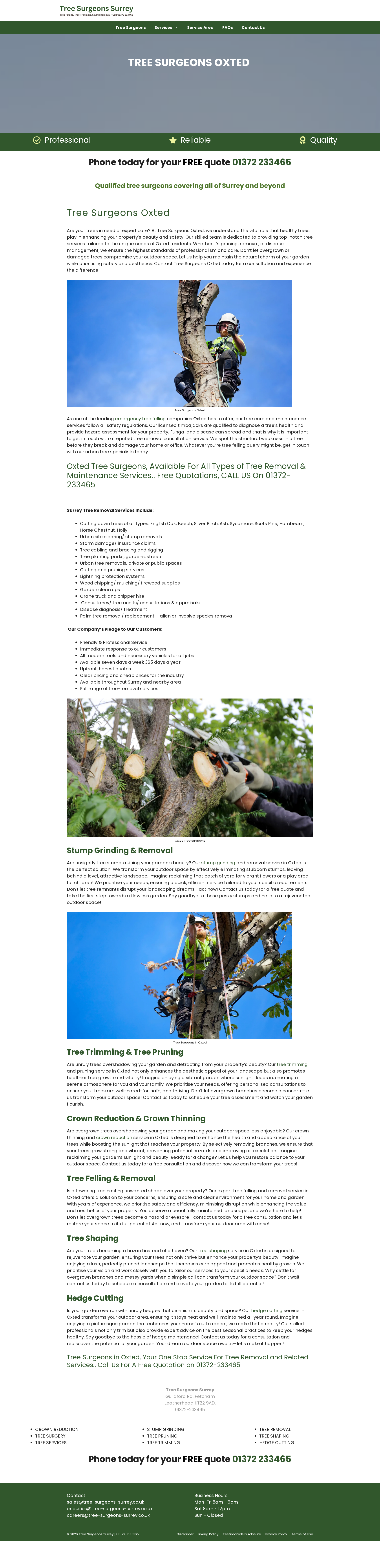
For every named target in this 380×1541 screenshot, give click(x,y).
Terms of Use (302, 1534)
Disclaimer (185, 1534)
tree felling (154, 419)
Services (163, 27)
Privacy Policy (276, 1534)
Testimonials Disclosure (242, 1534)
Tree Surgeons (130, 27)
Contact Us (253, 27)
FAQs (227, 27)
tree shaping (212, 1251)
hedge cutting (267, 1310)
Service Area (200, 27)
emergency (128, 419)
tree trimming (292, 1064)
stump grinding (218, 863)
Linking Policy (208, 1534)
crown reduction (114, 1137)
